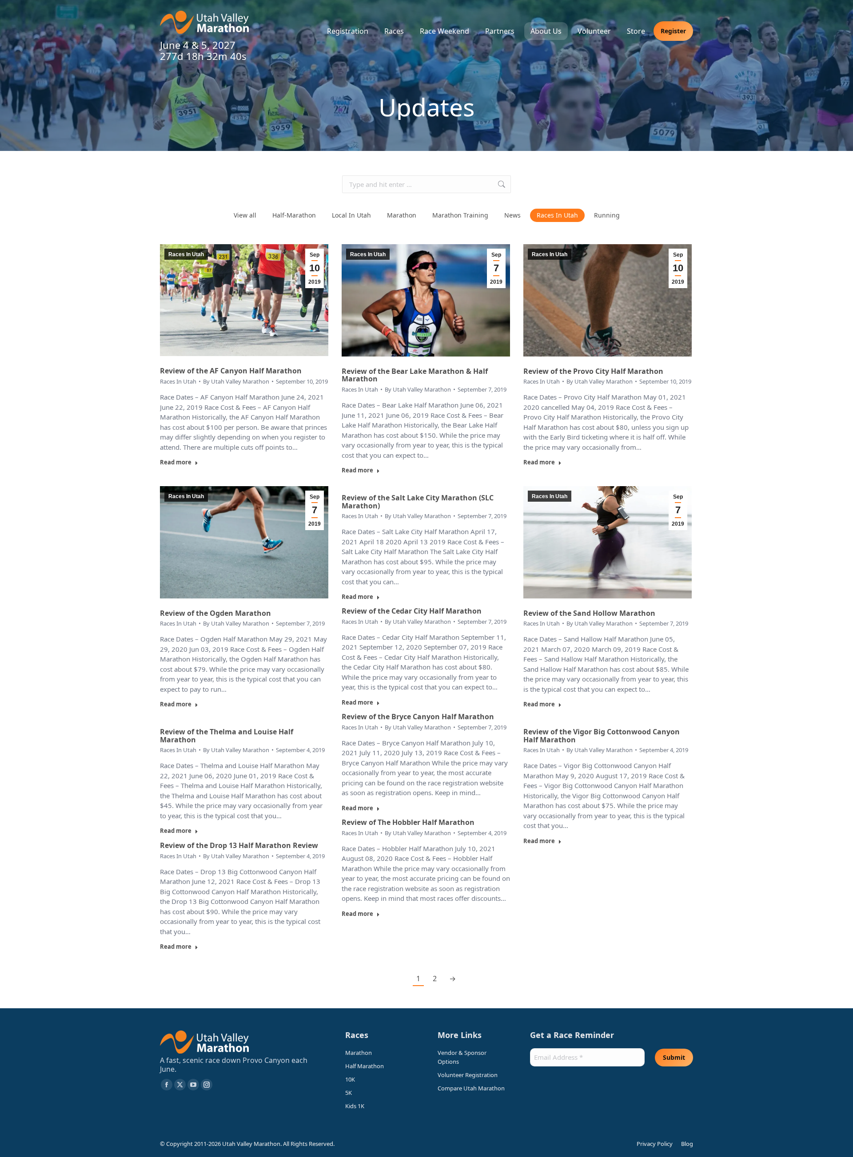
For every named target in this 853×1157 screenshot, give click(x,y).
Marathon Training (460, 215)
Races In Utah (557, 215)
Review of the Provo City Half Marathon (593, 371)
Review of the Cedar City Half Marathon (412, 611)
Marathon (401, 215)
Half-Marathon (294, 215)
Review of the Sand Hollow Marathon (589, 613)
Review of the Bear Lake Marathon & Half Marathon (415, 375)
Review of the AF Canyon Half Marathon (231, 371)
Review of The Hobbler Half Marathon (408, 822)
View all (245, 215)
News (512, 215)
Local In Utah (351, 215)
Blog (687, 1144)
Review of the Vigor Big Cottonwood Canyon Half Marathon (601, 736)
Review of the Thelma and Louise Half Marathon (226, 736)
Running (607, 215)
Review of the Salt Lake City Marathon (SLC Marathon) (418, 502)
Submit (674, 1057)
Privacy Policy (655, 1144)
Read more (175, 462)
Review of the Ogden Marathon (215, 613)
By (236, 381)
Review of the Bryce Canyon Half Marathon (418, 716)
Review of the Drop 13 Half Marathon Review (239, 845)
